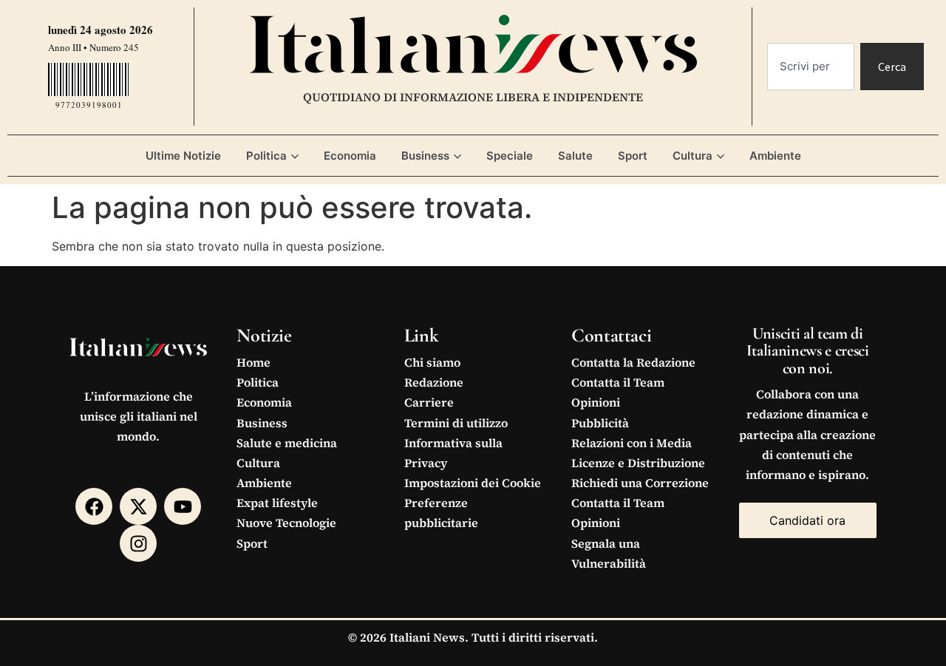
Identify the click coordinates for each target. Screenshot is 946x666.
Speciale (509, 156)
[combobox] (810, 66)
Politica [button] (266, 156)
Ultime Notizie (183, 156)
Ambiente (775, 156)
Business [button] (425, 156)
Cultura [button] (692, 156)
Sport (632, 156)
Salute (575, 156)
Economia (350, 156)
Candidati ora (807, 520)
